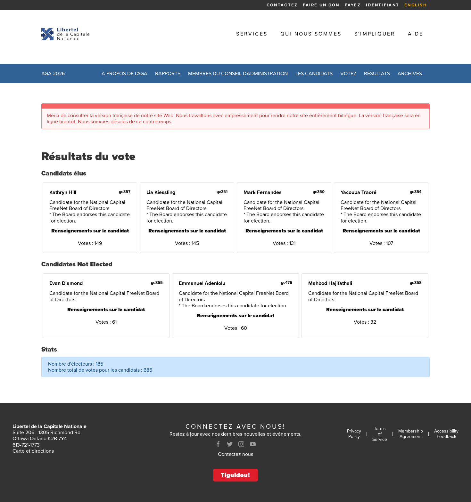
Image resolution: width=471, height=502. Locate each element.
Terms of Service (379, 434)
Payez (353, 5)
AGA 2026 (53, 73)
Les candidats (314, 73)
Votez (348, 73)
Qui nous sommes (311, 34)
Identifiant (382, 5)
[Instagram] (241, 444)
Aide (415, 34)
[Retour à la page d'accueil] (65, 34)
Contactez (282, 5)
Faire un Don (321, 5)
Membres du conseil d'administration (238, 73)
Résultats (377, 73)
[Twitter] (230, 444)
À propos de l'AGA (124, 73)
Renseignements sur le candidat (90, 231)
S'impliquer (374, 34)
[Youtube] (253, 444)
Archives (410, 73)
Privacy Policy (354, 433)
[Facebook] (218, 444)
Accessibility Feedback (446, 433)
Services (252, 34)
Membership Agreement (410, 433)
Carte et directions (33, 451)
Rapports (167, 73)
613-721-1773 (26, 445)
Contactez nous (235, 454)
